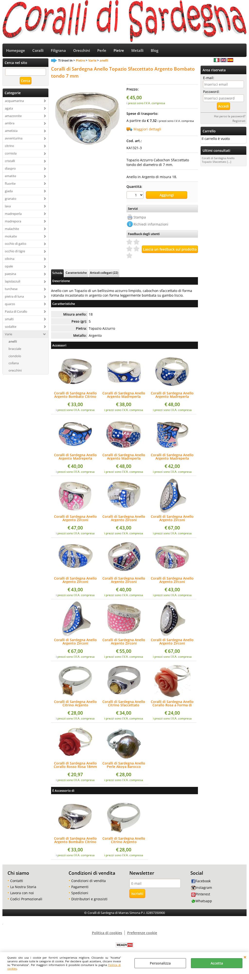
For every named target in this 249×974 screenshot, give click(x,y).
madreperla (13, 213)
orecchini (15, 370)
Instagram (204, 887)
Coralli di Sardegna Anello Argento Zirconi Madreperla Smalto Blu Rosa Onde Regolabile (172, 580)
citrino (9, 146)
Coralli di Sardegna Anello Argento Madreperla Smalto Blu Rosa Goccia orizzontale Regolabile (75, 456)
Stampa (139, 217)
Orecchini (81, 50)
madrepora (13, 221)
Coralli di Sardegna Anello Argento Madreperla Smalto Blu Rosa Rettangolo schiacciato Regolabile (172, 456)
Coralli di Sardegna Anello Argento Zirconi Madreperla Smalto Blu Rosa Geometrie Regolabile (123, 580)
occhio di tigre (15, 251)
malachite (12, 229)
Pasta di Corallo (16, 311)
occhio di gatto (15, 243)
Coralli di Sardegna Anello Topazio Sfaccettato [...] (218, 160)
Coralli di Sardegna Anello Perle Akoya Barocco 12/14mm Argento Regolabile (123, 765)
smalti (9, 319)
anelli (13, 341)
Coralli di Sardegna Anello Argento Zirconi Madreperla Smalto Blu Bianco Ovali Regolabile (172, 518)
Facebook (203, 881)
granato (10, 198)
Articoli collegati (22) (104, 272)
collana (14, 363)
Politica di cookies (107, 932)
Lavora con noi (22, 893)
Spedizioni (79, 893)
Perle (101, 50)
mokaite (11, 236)
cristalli (10, 161)
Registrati (238, 121)
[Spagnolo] (230, 60)
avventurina (13, 138)
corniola (11, 153)
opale (9, 266)
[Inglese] (223, 60)
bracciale (15, 348)
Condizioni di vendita (88, 880)
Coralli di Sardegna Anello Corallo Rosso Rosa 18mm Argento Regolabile (75, 765)
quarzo (10, 304)
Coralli (38, 50)
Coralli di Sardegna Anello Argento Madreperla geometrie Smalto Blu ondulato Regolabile (123, 394)
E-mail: (208, 77)
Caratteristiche (76, 272)
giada (9, 191)
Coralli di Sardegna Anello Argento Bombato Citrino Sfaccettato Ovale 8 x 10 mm (75, 394)
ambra (9, 123)
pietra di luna (14, 296)
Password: (211, 91)
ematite (10, 176)
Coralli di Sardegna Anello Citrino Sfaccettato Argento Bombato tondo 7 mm (124, 703)
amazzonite (13, 116)
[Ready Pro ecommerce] (124, 945)
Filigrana (58, 50)
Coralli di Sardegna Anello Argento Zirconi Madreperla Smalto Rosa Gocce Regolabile (75, 518)
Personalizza (160, 963)
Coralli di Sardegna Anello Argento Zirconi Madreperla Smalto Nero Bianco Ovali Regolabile (172, 641)
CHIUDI (245, 957)
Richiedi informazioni (150, 224)
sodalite (10, 326)
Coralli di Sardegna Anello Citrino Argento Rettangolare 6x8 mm (75, 703)
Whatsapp (204, 901)
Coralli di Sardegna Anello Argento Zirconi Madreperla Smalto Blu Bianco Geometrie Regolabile (123, 518)
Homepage (15, 50)
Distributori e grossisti (89, 899)
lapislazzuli (12, 281)
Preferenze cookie (142, 932)
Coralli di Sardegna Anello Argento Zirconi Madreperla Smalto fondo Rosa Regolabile (123, 641)
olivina (9, 258)
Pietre (119, 50)
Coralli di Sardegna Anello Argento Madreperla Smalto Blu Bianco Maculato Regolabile (172, 394)
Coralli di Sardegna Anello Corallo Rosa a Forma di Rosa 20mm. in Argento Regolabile (172, 703)
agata (9, 108)
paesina (10, 274)
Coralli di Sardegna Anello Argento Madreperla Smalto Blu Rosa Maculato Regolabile (123, 456)
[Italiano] (216, 60)
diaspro (10, 168)
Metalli (137, 50)
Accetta (217, 963)
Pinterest (203, 894)
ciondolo (15, 356)
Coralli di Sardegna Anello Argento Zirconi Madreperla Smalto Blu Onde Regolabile (75, 580)
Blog (154, 50)
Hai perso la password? (229, 116)
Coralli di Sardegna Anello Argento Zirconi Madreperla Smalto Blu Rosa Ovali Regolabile (75, 641)
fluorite (10, 183)
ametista (11, 130)
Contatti (16, 880)
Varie (8, 334)
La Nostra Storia (23, 886)
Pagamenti (80, 886)
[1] (135, 195)
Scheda (57, 273)
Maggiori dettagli (147, 129)
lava (8, 206)
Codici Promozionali (26, 899)
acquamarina (14, 101)
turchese (11, 289)
